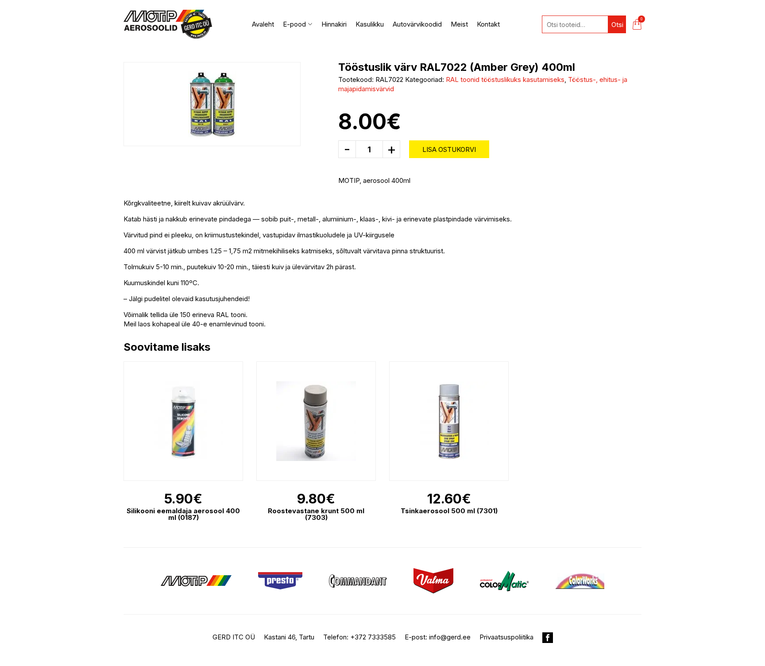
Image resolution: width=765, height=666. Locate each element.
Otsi (617, 24)
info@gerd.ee (450, 637)
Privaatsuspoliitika (506, 637)
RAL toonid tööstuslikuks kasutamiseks (505, 79)
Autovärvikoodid (417, 24)
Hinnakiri (334, 24)
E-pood (294, 24)
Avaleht (263, 24)
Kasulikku (369, 24)
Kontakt (488, 24)
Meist (459, 24)
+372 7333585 (373, 637)
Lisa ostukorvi (449, 149)
